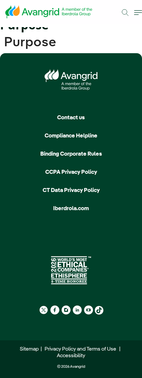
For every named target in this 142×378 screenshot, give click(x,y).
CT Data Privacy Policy (71, 190)
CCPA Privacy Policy (71, 172)
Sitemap (30, 349)
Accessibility (71, 356)
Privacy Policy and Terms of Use (81, 349)
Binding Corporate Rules (71, 154)
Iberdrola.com (71, 208)
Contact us (71, 118)
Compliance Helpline (71, 136)
